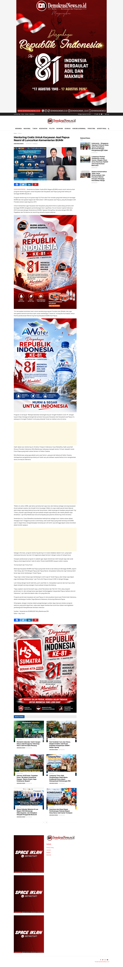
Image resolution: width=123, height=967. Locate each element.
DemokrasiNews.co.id (104, 961)
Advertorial (102, 128)
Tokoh (34, 128)
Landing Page (17, 114)
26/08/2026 (62, 815)
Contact (27, 114)
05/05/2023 (94, 182)
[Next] (46, 822)
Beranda (18, 128)
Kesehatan (43, 128)
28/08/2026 (62, 783)
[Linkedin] (29, 184)
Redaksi (48, 852)
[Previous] (43, 822)
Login (107, 114)
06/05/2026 (94, 167)
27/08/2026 (29, 817)
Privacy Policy (50, 847)
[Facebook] (17, 184)
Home (15, 133)
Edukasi (68, 128)
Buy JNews (32, 114)
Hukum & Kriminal (79, 128)
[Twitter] (23, 184)
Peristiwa (91, 128)
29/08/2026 (62, 749)
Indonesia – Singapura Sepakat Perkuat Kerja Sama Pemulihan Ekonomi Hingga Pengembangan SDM (100, 146)
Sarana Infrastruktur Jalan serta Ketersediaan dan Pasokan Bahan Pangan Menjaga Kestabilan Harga (99, 176)
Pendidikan (19, 739)
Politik (52, 128)
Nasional (27, 128)
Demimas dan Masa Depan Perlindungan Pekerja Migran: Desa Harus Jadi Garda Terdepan (60, 811)
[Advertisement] (45, 433)
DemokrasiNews (19, 143)
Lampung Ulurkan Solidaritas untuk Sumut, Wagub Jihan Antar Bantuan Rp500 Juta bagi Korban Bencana (100, 161)
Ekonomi (59, 128)
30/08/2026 (29, 747)
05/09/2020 (29, 143)
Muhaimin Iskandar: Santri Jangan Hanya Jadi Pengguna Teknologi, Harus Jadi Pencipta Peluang (28, 743)
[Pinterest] (35, 184)
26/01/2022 (94, 152)
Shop (22, 114)
